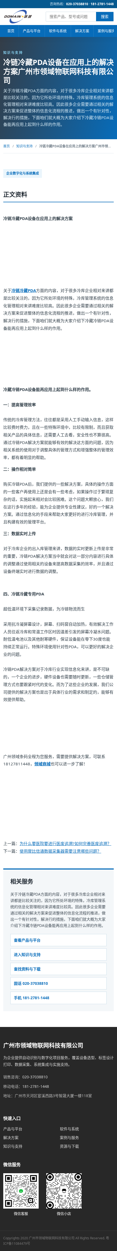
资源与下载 (69, 1146)
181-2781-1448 (102, 4)
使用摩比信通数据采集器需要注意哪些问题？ (60, 851)
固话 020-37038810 (31, 983)
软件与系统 (58, 30)
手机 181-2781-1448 (31, 997)
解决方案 (82, 30)
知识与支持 (24, 146)
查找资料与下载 (27, 968)
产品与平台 (32, 30)
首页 (10, 30)
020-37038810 (77, 4)
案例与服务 (69, 1137)
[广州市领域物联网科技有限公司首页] (18, 16)
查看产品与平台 (27, 940)
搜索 (105, 16)
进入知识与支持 (27, 954)
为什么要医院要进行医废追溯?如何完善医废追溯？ (65, 843)
